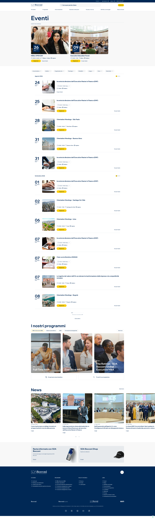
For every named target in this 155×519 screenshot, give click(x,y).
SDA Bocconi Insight (105, 9)
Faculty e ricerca (90, 9)
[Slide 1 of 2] (76, 437)
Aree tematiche (58, 9)
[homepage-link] (36, 5)
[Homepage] (39, 472)
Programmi (45, 9)
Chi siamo (33, 9)
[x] (71, 511)
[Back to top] (122, 472)
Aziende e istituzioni (74, 9)
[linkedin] (77, 511)
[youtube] (83, 511)
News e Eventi (120, 9)
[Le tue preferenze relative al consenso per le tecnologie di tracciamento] (153, 517)
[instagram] (89, 511)
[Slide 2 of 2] (79, 437)
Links (103, 477)
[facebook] (66, 511)
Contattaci (121, 5)
